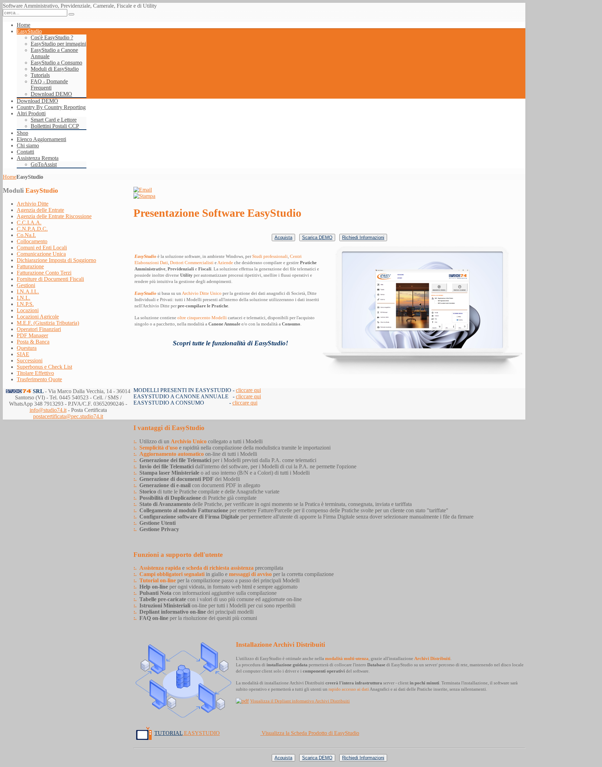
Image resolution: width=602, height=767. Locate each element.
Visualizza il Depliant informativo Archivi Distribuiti (300, 701)
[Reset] (71, 14)
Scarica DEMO (317, 237)
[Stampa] (144, 196)
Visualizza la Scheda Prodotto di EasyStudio (310, 733)
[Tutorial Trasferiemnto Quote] (143, 733)
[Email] (142, 190)
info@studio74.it (48, 410)
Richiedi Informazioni (363, 237)
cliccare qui (248, 390)
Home (9, 177)
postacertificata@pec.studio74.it (68, 416)
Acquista (283, 237)
